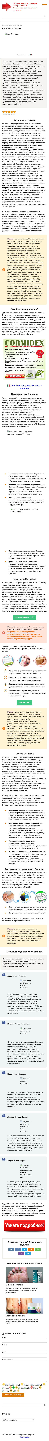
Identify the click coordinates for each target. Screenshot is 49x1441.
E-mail (4, 1345)
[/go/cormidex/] (24, 359)
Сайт (4, 1352)
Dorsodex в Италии (15, 1315)
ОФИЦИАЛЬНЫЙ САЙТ (24, 617)
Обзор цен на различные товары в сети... (25, 4)
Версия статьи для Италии (23, 54)
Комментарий (7, 1360)
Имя (4, 1337)
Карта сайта (24, 1437)
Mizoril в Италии (14, 1284)
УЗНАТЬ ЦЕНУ (24, 703)
